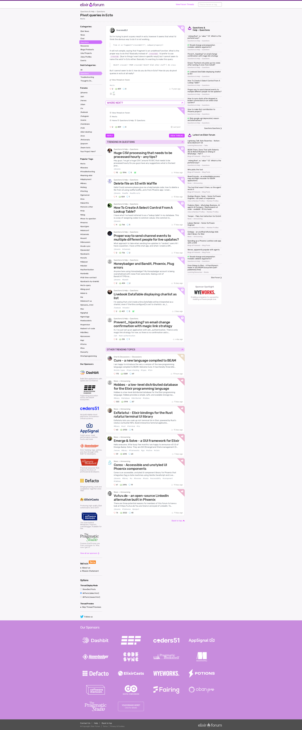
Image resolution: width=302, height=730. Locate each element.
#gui (143, 450)
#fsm (150, 370)
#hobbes (146, 398)
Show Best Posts (89, 589)
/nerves (117, 450)
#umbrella (84, 273)
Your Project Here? (88, 151)
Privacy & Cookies (117, 726)
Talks (206, 145)
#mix (82, 199)
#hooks (146, 478)
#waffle (125, 193)
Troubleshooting (87, 77)
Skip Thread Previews (91, 607)
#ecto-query (85, 285)
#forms (83, 344)
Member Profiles (213, 201)
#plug (82, 215)
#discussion (85, 242)
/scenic (83, 120)
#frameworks (134, 450)
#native (149, 450)
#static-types (119, 370)
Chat (82, 39)
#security (84, 352)
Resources (84, 46)
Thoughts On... (86, 81)
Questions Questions (212, 128)
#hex (82, 348)
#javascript (85, 250)
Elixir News (84, 31)
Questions (101, 12)
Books (206, 272)
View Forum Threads (185, 4)
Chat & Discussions (122, 357)
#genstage (84, 317)
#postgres (84, 226)
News (116, 381)
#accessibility (155, 478)
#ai (81, 297)
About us (86, 568)
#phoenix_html (86, 305)
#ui (131, 478)
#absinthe (84, 203)
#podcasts (84, 254)
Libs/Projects (86, 53)
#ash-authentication (127, 336)
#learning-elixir (86, 175)
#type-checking (133, 370)
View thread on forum (121, 80)
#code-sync (85, 246)
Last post (176, 127)
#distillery (84, 332)
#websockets (86, 321)
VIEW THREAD (176, 135)
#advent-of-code (87, 328)
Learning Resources (195, 145)
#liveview (137, 478)
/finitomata (85, 140)
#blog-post (85, 289)
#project (135, 509)
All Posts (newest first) (91, 597)
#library (117, 398)
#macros (84, 223)
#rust (123, 426)
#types (143, 370)
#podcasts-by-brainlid (89, 281)
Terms (105, 726)
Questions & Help (87, 12)
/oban (82, 104)
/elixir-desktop (86, 132)
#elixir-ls (83, 293)
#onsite (83, 258)
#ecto (82, 19)
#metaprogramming (88, 356)
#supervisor (85, 325)
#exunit (83, 238)
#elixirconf (84, 230)
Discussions (137, 357)
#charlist (125, 308)
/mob (82, 128)
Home (114, 120)
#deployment (85, 179)
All (81, 70)
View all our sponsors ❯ (89, 553)
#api (82, 340)
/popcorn (84, 144)
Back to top (177, 521)
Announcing (125, 381)
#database (125, 398)
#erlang (83, 187)
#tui (138, 426)
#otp (82, 211)
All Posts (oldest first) (90, 593)
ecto (115, 117)
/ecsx (82, 136)
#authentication (87, 270)
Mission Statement (90, 571)
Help (96, 723)
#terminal (131, 426)
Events (83, 60)
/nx (81, 108)
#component (168, 478)
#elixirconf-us (86, 301)
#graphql (84, 313)
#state (156, 450)
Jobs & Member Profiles (196, 201)
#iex (82, 309)
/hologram (84, 116)
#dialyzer (84, 262)
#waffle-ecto (135, 193)
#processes (85, 336)
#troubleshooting (87, 172)
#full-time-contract (88, 277)
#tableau (117, 481)
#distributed (136, 398)
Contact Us (85, 723)
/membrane (85, 124)
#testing (84, 191)
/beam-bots (85, 148)
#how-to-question (88, 219)
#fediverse (126, 509)
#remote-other (86, 207)
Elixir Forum (209, 135)
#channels (126, 249)
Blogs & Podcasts (194, 156)
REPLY (110, 135)
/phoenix (117, 169)
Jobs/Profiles (86, 57)
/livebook (117, 308)
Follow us (88, 617)
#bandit (125, 280)
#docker (83, 266)
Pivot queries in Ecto (96, 15)
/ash (115, 336)
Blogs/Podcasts (87, 50)
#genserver (85, 195)
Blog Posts (206, 156)
